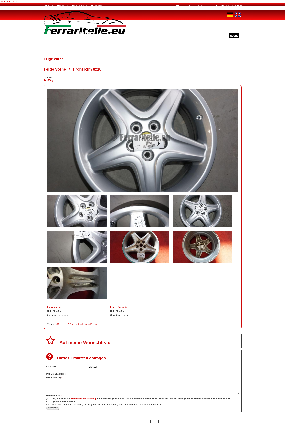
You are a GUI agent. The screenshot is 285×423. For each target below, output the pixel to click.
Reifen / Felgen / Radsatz (116, 49)
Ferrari (49, 49)
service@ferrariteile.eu (193, 6)
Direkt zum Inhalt (9, 1)
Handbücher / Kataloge (190, 49)
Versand (98, 6)
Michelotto (93, 49)
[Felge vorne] (142, 191)
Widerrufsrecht (168, 421)
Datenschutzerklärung (83, 398)
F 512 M (69, 324)
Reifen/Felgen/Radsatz (87, 324)
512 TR (59, 324)
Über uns (64, 6)
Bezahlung (81, 6)
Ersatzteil (51, 366)
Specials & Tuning (215, 49)
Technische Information (160, 49)
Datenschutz (54, 395)
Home (50, 6)
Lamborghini (76, 49)
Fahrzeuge (234, 49)
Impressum (143, 421)
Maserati (61, 49)
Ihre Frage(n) (54, 377)
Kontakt (113, 421)
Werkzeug (138, 49)
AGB (154, 421)
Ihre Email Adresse (56, 373)
